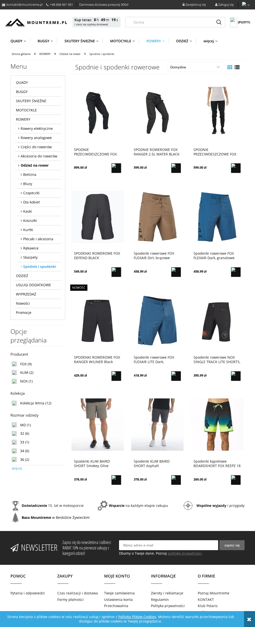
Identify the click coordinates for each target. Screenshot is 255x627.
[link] (22, 364)
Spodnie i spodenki (39, 266)
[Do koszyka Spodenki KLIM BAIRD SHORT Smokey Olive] (116, 480)
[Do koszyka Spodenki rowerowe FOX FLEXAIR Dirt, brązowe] (176, 272)
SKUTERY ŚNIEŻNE (31, 100)
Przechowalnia (116, 605)
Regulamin (160, 599)
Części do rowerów (36, 147)
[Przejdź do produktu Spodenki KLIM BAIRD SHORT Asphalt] (157, 424)
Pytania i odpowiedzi (27, 593)
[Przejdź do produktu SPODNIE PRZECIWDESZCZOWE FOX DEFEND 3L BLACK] (97, 112)
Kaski (27, 211)
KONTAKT (206, 599)
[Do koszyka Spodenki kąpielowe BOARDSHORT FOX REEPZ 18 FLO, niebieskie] (236, 480)
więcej (17, 468)
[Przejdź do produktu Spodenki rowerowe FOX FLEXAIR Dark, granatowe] (217, 216)
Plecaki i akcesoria (38, 239)
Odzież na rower (35, 165)
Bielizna (29, 174)
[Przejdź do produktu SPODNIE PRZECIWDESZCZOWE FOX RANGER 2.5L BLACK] (217, 112)
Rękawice (31, 248)
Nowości (23, 303)
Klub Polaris (208, 605)
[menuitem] (20, 41)
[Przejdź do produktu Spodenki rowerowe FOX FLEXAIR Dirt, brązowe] (157, 216)
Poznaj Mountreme (213, 593)
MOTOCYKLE (26, 110)
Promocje (23, 312)
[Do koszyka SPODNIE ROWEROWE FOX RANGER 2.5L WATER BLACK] (176, 168)
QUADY (22, 82)
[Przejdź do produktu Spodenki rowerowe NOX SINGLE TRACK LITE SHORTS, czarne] (217, 320)
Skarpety (30, 257)
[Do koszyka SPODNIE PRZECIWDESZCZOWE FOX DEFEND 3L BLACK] (116, 168)
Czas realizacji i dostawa (77, 593)
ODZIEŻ (22, 275)
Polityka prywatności (168, 605)
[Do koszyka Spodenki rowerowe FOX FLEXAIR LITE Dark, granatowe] (176, 376)
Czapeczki (31, 193)
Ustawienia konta (118, 599)
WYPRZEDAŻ (26, 294)
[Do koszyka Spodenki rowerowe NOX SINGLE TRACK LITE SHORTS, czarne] (236, 376)
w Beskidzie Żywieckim (56, 517)
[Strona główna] (36, 22)
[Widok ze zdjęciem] (229, 67)
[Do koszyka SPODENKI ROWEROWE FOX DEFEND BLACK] (116, 272)
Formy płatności (70, 599)
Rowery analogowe (36, 137)
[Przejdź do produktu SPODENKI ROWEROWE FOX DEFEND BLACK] (97, 216)
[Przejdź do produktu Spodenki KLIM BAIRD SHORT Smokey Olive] (97, 424)
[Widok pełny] (237, 67)
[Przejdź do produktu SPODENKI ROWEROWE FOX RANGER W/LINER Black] (97, 320)
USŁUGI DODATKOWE (33, 285)
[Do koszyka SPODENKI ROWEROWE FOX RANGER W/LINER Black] (116, 376)
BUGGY (22, 91)
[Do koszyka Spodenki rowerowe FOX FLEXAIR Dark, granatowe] (236, 272)
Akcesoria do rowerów (39, 156)
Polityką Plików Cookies (137, 616)
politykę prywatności (185, 553)
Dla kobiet (31, 202)
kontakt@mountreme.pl (24, 4)
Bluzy (27, 183)
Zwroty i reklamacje (167, 593)
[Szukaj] (219, 22)
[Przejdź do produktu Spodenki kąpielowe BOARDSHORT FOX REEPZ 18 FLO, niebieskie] (217, 424)
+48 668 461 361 (61, 4)
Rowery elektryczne (37, 128)
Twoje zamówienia (119, 593)
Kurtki (28, 229)
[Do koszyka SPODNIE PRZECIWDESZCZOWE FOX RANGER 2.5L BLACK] (236, 168)
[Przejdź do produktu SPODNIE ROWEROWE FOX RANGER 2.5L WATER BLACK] (157, 112)
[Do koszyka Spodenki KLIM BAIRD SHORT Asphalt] (176, 480)
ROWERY (23, 119)
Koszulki (30, 220)
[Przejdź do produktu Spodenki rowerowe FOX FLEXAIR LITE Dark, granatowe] (157, 320)
